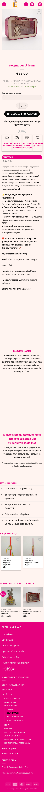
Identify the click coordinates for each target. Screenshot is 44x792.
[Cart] (40, 4)
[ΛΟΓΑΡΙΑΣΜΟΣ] (26, 4)
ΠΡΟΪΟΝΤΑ (18, 81)
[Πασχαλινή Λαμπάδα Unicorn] (33, 546)
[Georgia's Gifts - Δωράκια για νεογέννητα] (15, 4)
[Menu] (4, 4)
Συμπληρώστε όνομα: (12, 93)
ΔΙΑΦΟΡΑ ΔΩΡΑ (10, 702)
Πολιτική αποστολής (10, 657)
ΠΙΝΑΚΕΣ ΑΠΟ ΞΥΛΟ (14, 716)
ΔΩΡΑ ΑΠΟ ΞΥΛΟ (33, 81)
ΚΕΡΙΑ (6, 725)
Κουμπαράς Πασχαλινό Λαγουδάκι (32, 612)
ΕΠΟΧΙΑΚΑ (7, 689)
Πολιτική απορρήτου (11, 645)
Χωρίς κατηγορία (9, 748)
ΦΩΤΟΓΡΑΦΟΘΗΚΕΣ (14, 720)
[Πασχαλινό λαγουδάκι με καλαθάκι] (11, 597)
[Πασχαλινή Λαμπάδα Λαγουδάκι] (11, 546)
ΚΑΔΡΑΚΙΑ (10, 709)
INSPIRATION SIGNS (12, 699)
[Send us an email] (13, 669)
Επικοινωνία (7, 640)
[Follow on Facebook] (4, 669)
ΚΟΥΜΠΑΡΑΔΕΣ (23, 83)
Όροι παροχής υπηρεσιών (13, 651)
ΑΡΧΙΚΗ (6, 81)
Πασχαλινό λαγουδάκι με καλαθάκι (10, 612)
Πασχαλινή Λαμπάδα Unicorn (32, 561)
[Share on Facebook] (20, 131)
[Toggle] (2, 489)
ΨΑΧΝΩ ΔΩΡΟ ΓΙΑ (10, 753)
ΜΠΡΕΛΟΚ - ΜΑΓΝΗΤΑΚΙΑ (14, 732)
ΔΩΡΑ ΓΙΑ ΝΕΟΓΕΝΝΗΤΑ (13, 685)
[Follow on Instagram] (8, 669)
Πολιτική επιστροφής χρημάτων (15, 663)
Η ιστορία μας (7, 634)
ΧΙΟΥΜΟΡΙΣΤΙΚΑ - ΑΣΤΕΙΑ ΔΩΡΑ (17, 743)
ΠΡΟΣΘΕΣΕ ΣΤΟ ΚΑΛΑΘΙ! (22, 113)
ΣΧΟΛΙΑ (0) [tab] (7, 161)
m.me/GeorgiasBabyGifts (22, 773)
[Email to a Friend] (24, 131)
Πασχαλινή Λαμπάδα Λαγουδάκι (7, 562)
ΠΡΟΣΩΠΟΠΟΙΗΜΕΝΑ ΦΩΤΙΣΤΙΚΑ (17, 739)
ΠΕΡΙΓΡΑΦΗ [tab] (8, 157)
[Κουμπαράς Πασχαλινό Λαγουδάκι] (33, 597)
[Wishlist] (32, 4)
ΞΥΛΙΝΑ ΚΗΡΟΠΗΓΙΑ (12, 736)
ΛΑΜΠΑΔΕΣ (8, 729)
